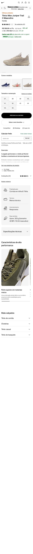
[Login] (22, 2)
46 (12, 108)
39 (20, 98)
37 (5, 98)
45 (5, 108)
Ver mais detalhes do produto (10, 165)
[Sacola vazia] (25, 2)
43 (20, 103)
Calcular (27, 138)
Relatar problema (6, 181)
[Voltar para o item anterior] (1, 8)
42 (12, 103)
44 (28, 103)
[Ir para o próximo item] (30, 8)
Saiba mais (17, 36)
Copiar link (27, 128)
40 (28, 98)
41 (5, 103)
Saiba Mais (21, 9)
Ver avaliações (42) (20, 24)
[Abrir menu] (29, 2)
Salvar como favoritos (15, 122)
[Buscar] (19, 2)
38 (12, 98)
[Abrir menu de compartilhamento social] (29, 17)
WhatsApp (17, 128)
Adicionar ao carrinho (16, 115)
